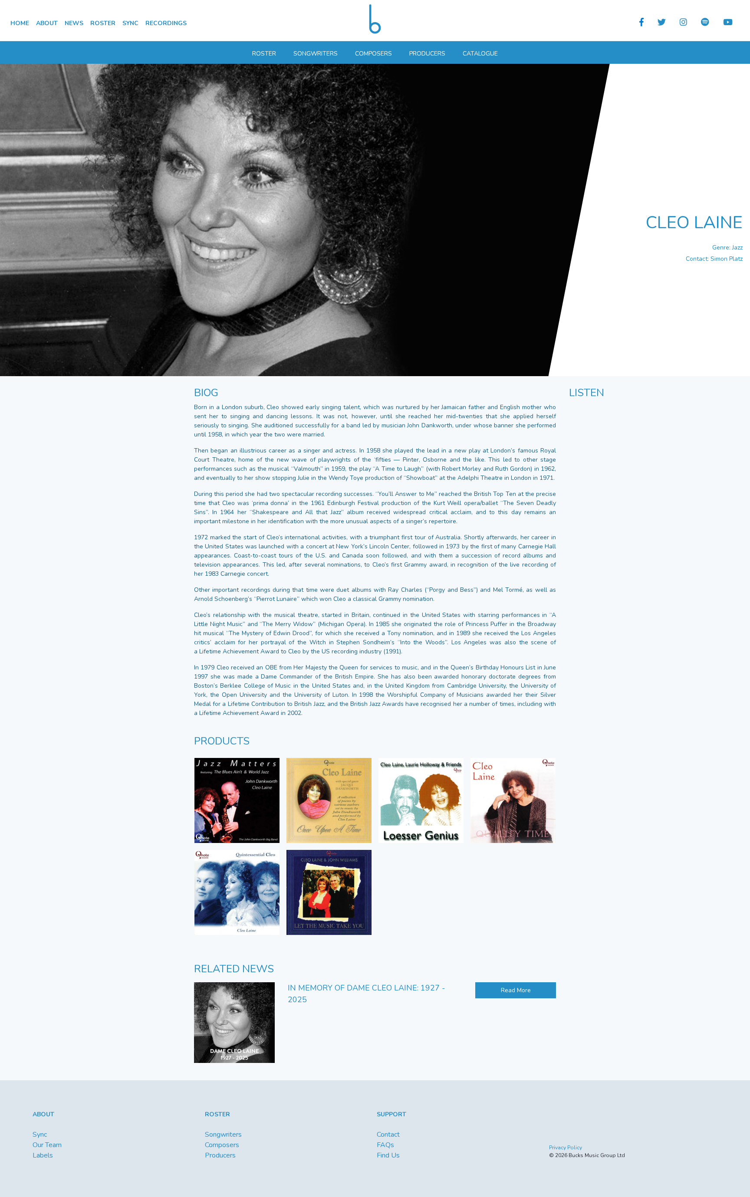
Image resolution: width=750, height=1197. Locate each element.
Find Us (388, 1155)
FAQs (385, 1145)
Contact (388, 1134)
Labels (43, 1155)
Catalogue (480, 53)
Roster (102, 23)
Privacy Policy (565, 1147)
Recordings (166, 23)
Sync (130, 23)
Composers (373, 53)
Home (19, 23)
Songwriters (315, 53)
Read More (516, 990)
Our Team (47, 1145)
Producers (427, 53)
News (74, 23)
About (47, 23)
